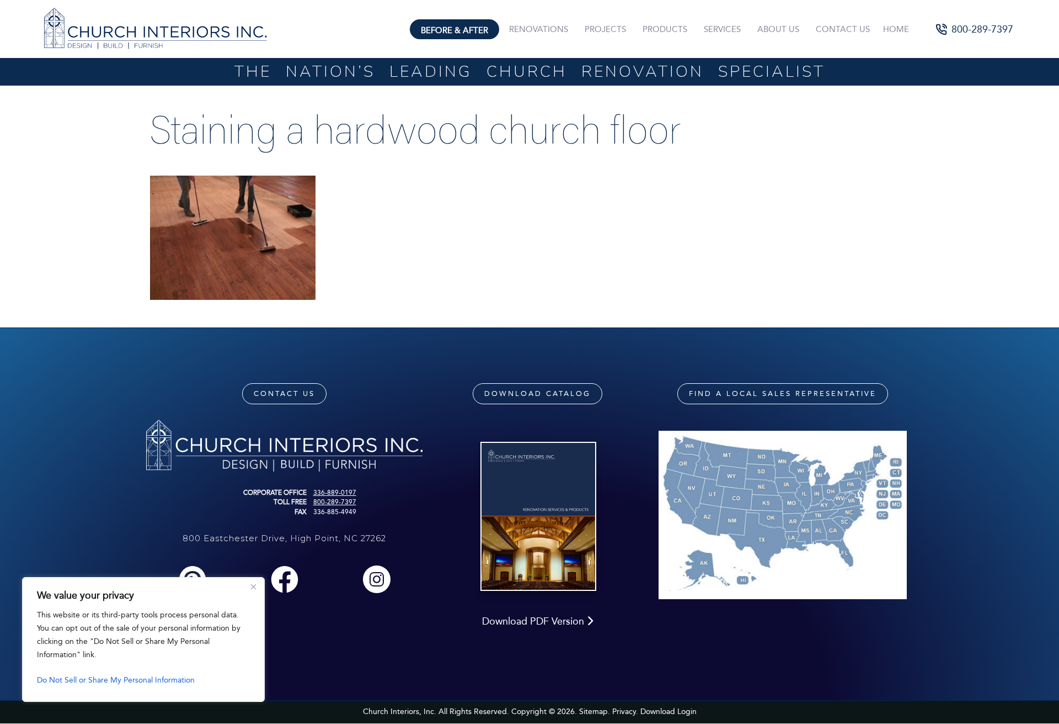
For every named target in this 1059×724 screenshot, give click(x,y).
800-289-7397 (334, 502)
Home (896, 29)
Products (665, 29)
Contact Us (843, 29)
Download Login (668, 711)
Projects (605, 29)
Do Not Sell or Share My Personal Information (116, 680)
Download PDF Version (534, 621)
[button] (974, 29)
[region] (143, 639)
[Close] (253, 586)
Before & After (454, 30)
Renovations (538, 29)
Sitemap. (594, 711)
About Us (778, 29)
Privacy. (625, 711)
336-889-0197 (334, 492)
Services (722, 29)
